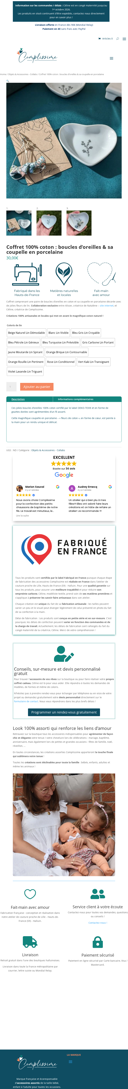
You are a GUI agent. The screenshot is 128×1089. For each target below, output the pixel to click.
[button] (7, 80)
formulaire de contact (26, 701)
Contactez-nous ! (97, 922)
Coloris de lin (14, 325)
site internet (106, 305)
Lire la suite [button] (22, 515)
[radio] (26, 333)
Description (18, 399)
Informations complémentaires (75, 399)
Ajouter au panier (37, 386)
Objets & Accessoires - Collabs (22, 74)
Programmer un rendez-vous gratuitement (64, 712)
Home (3, 74)
